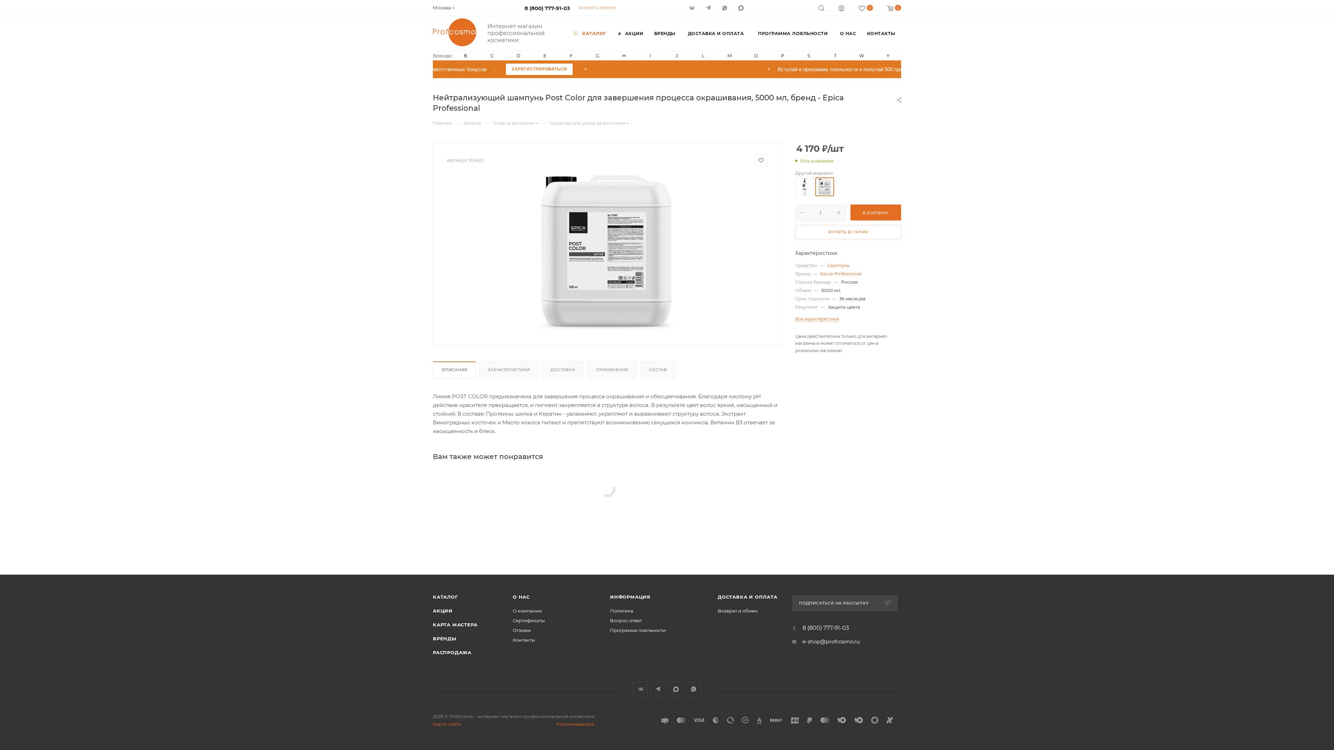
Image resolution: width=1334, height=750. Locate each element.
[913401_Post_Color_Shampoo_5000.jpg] (607, 253)
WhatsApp (725, 8)
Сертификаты (529, 620)
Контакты (524, 640)
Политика (621, 611)
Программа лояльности (638, 630)
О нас (521, 597)
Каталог (445, 597)
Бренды (444, 638)
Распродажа (452, 652)
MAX (741, 8)
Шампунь (838, 265)
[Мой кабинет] (841, 9)
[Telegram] (709, 8)
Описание (454, 369)
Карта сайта (447, 724)
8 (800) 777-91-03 (547, 8)
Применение (612, 369)
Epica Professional (841, 273)
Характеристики (509, 369)
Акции (443, 611)
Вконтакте (640, 689)
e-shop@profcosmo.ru (831, 641)
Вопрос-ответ (626, 620)
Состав (658, 369)
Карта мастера (455, 624)
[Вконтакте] (692, 8)
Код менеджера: (576, 724)
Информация (630, 597)
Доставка (563, 369)
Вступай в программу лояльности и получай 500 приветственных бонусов (889, 69)
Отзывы (522, 630)
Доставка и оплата (747, 597)
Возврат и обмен (738, 611)
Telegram (658, 689)
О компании (527, 611)
